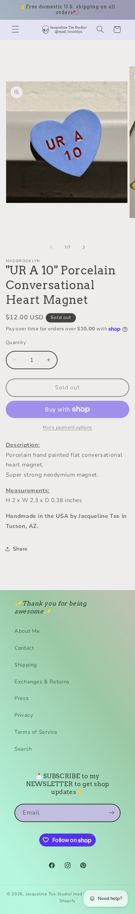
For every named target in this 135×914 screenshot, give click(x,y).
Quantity (16, 342)
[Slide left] (51, 247)
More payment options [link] (67, 427)
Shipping (25, 664)
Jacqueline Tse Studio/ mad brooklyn (64, 894)
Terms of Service (36, 732)
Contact (24, 647)
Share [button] (20, 548)
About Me (27, 631)
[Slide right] (84, 247)
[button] (15, 29)
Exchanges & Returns (41, 681)
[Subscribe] (111, 813)
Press (21, 698)
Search (23, 748)
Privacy (23, 715)
